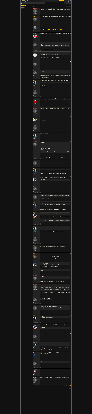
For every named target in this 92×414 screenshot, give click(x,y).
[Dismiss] (70, 0)
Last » (70, 6)
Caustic (34, 80)
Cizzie (33, 61)
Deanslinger (34, 33)
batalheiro (34, 8)
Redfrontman (34, 16)
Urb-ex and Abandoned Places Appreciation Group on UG (51, 29)
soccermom (34, 176)
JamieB (34, 253)
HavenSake (34, 377)
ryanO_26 (34, 352)
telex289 (34, 116)
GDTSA (34, 98)
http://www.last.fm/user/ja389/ (43, 120)
